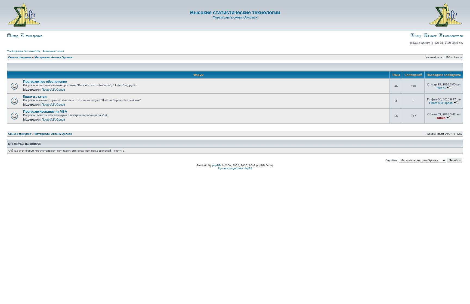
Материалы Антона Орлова (53, 57)
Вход (14, 36)
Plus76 (441, 88)
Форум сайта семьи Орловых (235, 17)
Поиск (432, 36)
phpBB (216, 165)
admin (441, 117)
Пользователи (452, 36)
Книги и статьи (35, 97)
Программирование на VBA (45, 111)
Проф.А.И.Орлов (53, 89)
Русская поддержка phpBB (235, 168)
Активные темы (53, 51)
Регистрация (33, 36)
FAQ (417, 36)
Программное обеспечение (45, 82)
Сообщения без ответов (23, 51)
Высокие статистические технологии (235, 12)
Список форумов (19, 57)
